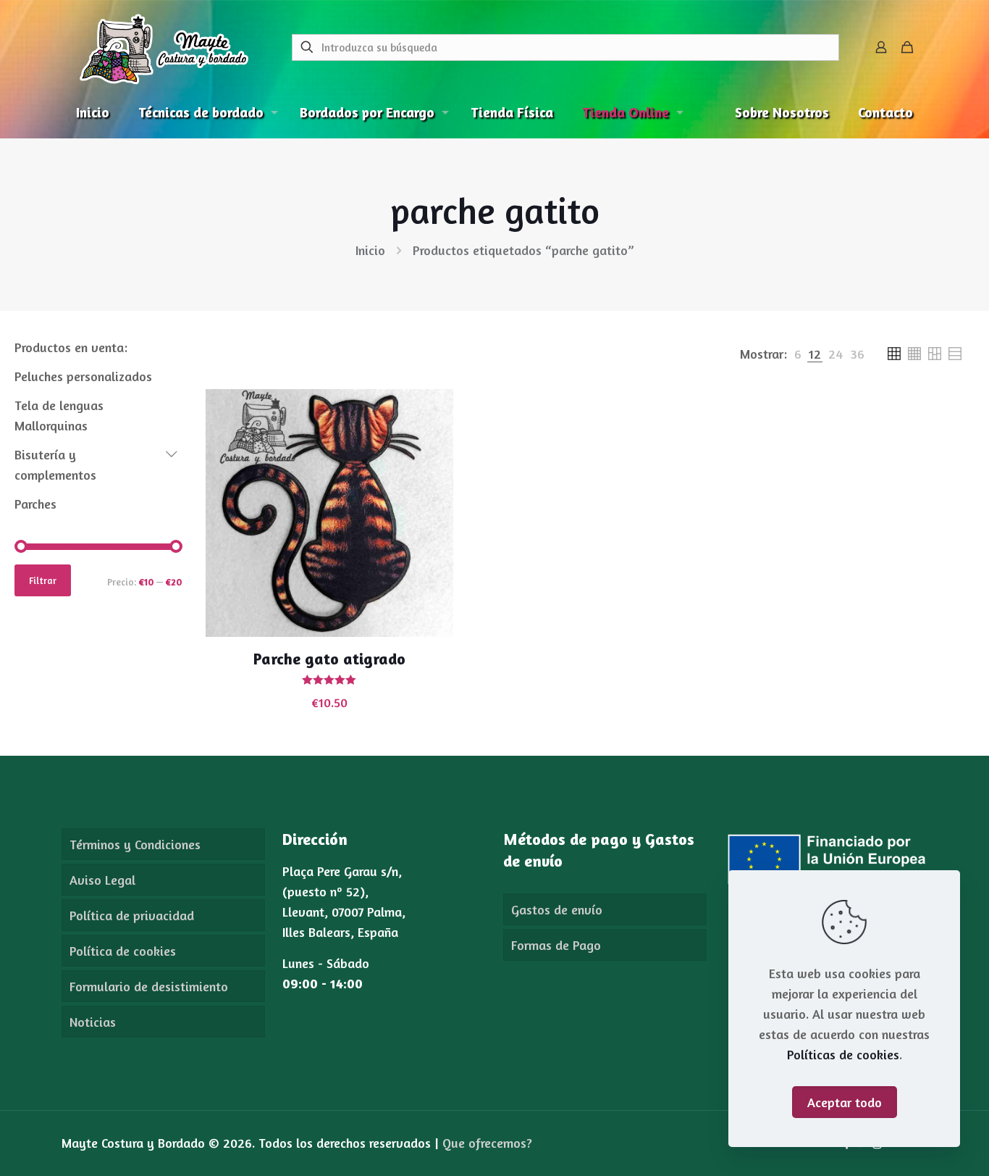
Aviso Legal (102, 880)
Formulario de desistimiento (149, 986)
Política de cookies (123, 951)
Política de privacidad (132, 915)
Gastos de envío (556, 909)
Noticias (93, 1022)
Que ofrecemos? (487, 1143)
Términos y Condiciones (135, 844)
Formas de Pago (556, 945)
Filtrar (42, 580)
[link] (798, 353)
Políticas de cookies (843, 1054)
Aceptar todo (844, 1102)
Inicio (370, 250)
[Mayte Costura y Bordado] (164, 47)
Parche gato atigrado (329, 658)
